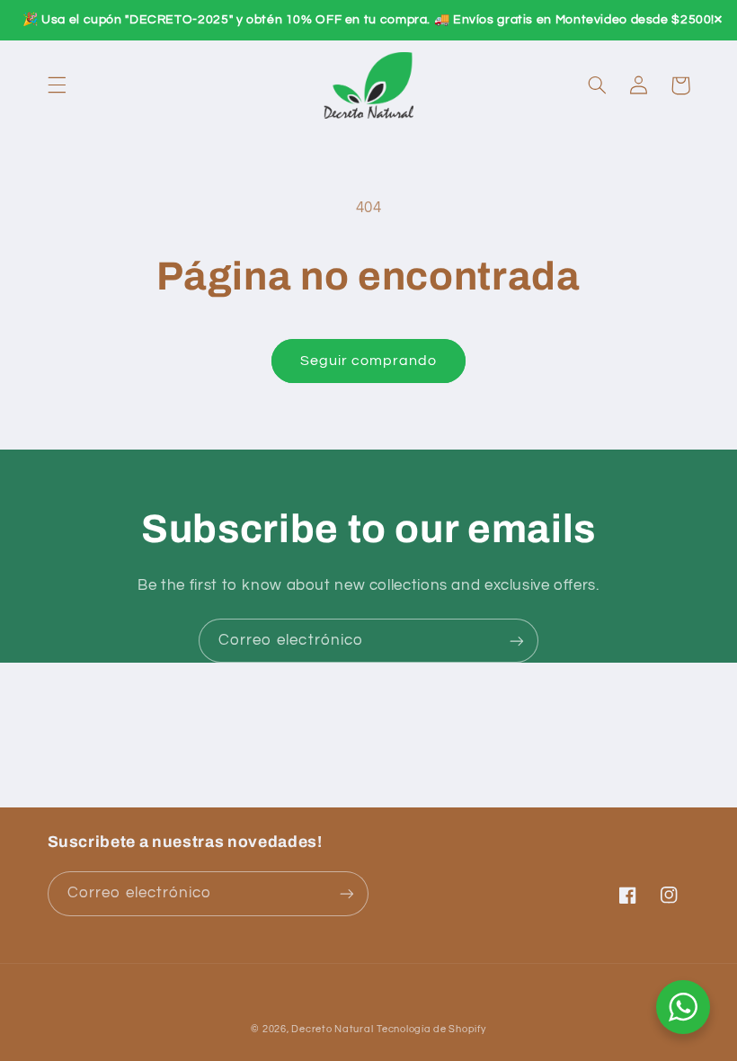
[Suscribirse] (516, 641)
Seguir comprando (369, 360)
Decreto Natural (332, 1029)
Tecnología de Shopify (431, 1029)
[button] (56, 85)
